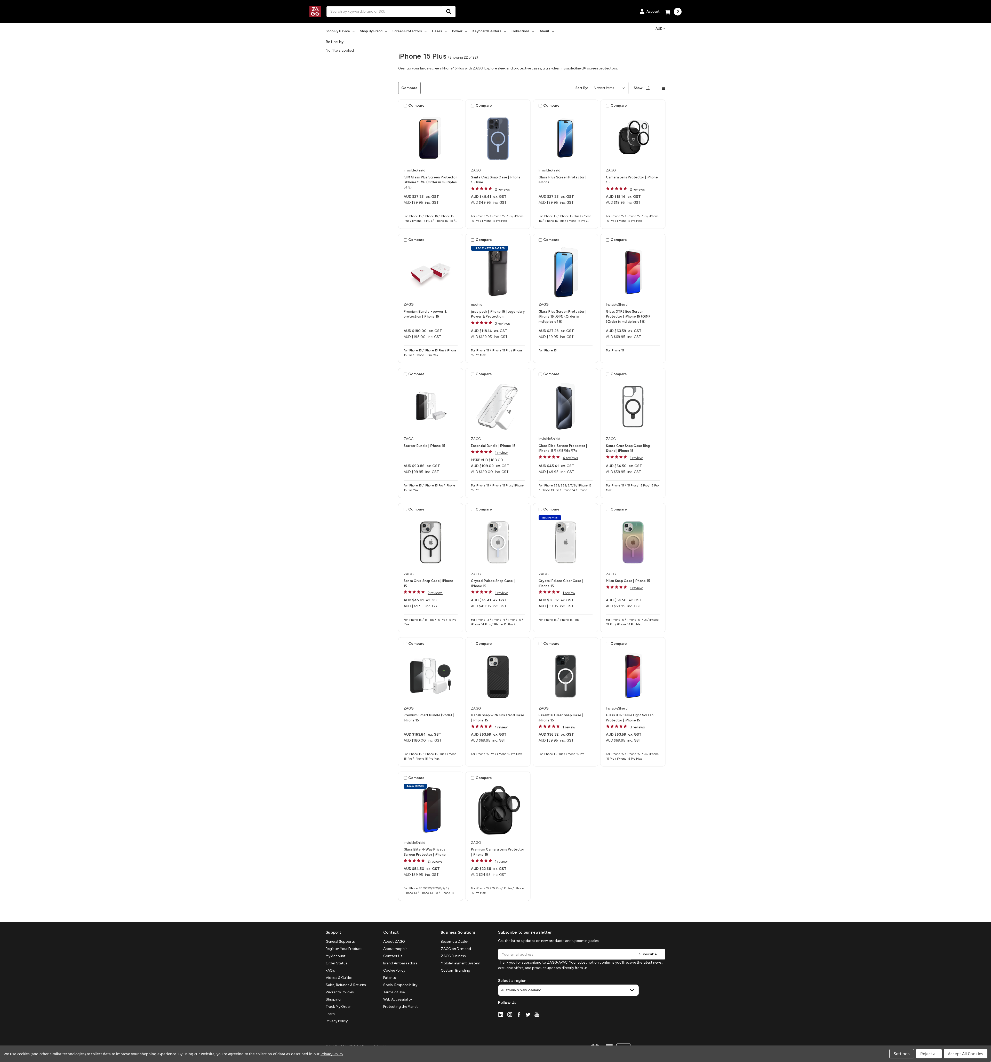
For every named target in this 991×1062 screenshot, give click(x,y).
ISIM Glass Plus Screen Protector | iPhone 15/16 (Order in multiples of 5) (430, 182)
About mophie (395, 949)
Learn (330, 1014)
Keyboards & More (487, 31)
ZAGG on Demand (456, 949)
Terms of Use (394, 992)
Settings (902, 1054)
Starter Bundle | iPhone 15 (424, 446)
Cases (437, 31)
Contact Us (392, 956)
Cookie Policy (394, 970)
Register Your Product (344, 949)
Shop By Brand (371, 31)
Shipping (333, 999)
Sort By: (582, 88)
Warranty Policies (340, 992)
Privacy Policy (337, 1021)
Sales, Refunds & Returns (346, 985)
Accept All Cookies (965, 1054)
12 (648, 88)
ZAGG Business (453, 956)
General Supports (340, 941)
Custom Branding (455, 970)
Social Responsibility (400, 985)
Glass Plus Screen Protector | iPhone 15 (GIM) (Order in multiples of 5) (562, 317)
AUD (659, 28)
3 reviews (637, 727)
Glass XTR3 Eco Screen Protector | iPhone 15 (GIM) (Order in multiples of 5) (628, 317)
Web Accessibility (397, 999)
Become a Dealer (454, 941)
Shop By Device (338, 31)
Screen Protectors (407, 31)
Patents (389, 978)
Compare (409, 88)
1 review (501, 453)
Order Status (336, 963)
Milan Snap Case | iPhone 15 (628, 581)
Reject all (929, 1054)
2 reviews (502, 189)
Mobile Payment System (460, 963)
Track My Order (338, 1006)
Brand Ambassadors (400, 963)
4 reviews (570, 458)
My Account (336, 956)
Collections (521, 31)
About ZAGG (394, 941)
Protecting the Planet (400, 1006)
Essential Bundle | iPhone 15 (493, 446)
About (544, 31)
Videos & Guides (339, 978)
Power (457, 31)
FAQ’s (330, 970)
